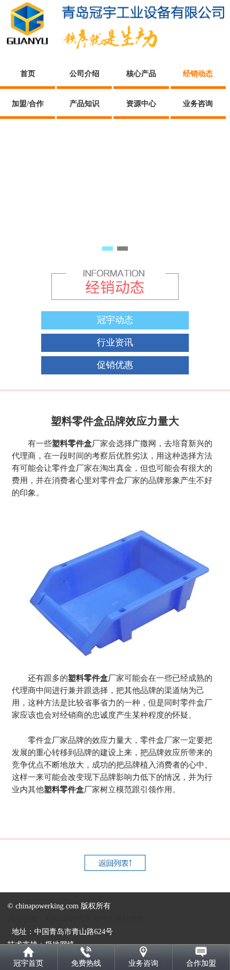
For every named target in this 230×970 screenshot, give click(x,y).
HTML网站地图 (119, 919)
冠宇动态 (115, 320)
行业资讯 (115, 342)
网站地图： (26, 919)
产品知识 (84, 104)
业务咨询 (198, 104)
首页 (27, 74)
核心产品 (141, 74)
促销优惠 (115, 365)
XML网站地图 (68, 919)
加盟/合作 (28, 104)
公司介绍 (84, 74)
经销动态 (198, 74)
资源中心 (141, 104)
